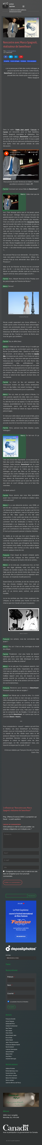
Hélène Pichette (10, 1068)
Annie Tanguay (10, 1021)
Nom (9, 985)
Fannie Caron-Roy (11, 1073)
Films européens (31, 61)
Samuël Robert (10, 1051)
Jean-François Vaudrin (12, 1042)
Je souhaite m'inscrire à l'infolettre (19, 1001)
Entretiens (23, 61)
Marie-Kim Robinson (11, 1078)
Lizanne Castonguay (11, 1049)
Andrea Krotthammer (11, 1026)
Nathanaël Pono (10, 1023)
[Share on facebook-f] (6, 56)
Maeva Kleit (9, 1054)
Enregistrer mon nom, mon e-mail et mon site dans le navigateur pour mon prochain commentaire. (20, 874)
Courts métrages (14, 61)
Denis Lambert (10, 1080)
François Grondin (10, 1019)
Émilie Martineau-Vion (12, 1071)
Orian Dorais (9, 1033)
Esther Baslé (9, 1040)
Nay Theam (9, 1028)
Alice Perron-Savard (11, 1075)
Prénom (11, 977)
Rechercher (31, 896)
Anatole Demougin (11, 1058)
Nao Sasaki (9, 1030)
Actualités (6, 61)
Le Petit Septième (11, 51)
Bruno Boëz (9, 1037)
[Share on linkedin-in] (16, 56)
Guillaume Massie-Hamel (13, 1044)
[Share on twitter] (11, 56)
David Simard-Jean (11, 1035)
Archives (8, 955)
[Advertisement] (21, 102)
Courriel (11, 993)
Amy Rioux (9, 1056)
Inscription (11, 1007)
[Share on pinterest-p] (21, 56)
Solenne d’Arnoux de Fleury (13, 1082)
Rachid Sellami (10, 1047)
